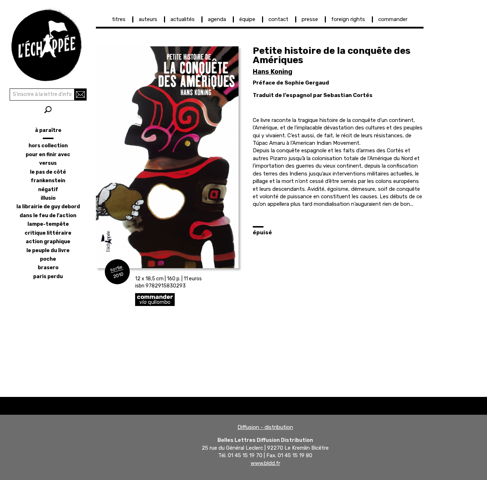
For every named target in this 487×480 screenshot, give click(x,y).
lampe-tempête (48, 224)
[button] (167, 157)
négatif (48, 190)
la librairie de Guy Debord (48, 207)
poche (48, 259)
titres (118, 19)
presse (310, 19)
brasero (48, 268)
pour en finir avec (48, 155)
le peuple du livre (48, 250)
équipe (247, 19)
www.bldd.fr (265, 463)
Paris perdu (48, 277)
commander (392, 19)
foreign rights (348, 19)
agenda (217, 19)
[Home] (48, 43)
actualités (182, 19)
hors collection (48, 146)
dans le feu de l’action (48, 216)
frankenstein (48, 181)
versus (48, 163)
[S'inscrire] (80, 94)
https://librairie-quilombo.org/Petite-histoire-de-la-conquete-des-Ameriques (206, 299)
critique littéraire (48, 233)
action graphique (48, 242)
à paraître (48, 130)
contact (278, 19)
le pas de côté (48, 172)
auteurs (148, 19)
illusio (48, 198)
